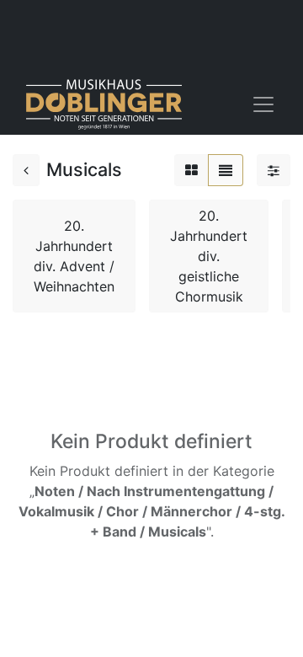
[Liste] (225, 170)
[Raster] (191, 170)
